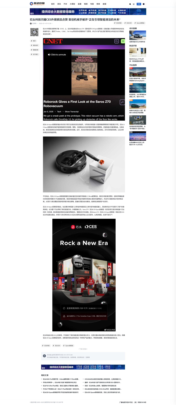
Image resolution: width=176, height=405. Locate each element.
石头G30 (128, 23)
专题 (92, 4)
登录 (139, 4)
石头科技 (118, 23)
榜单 (98, 4)
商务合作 (34, 45)
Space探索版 (139, 23)
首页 (53, 4)
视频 (86, 4)
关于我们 (34, 54)
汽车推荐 (133, 65)
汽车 (65, 4)
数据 (104, 4)
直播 (79, 4)
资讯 (59, 4)
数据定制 (34, 50)
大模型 (72, 4)
